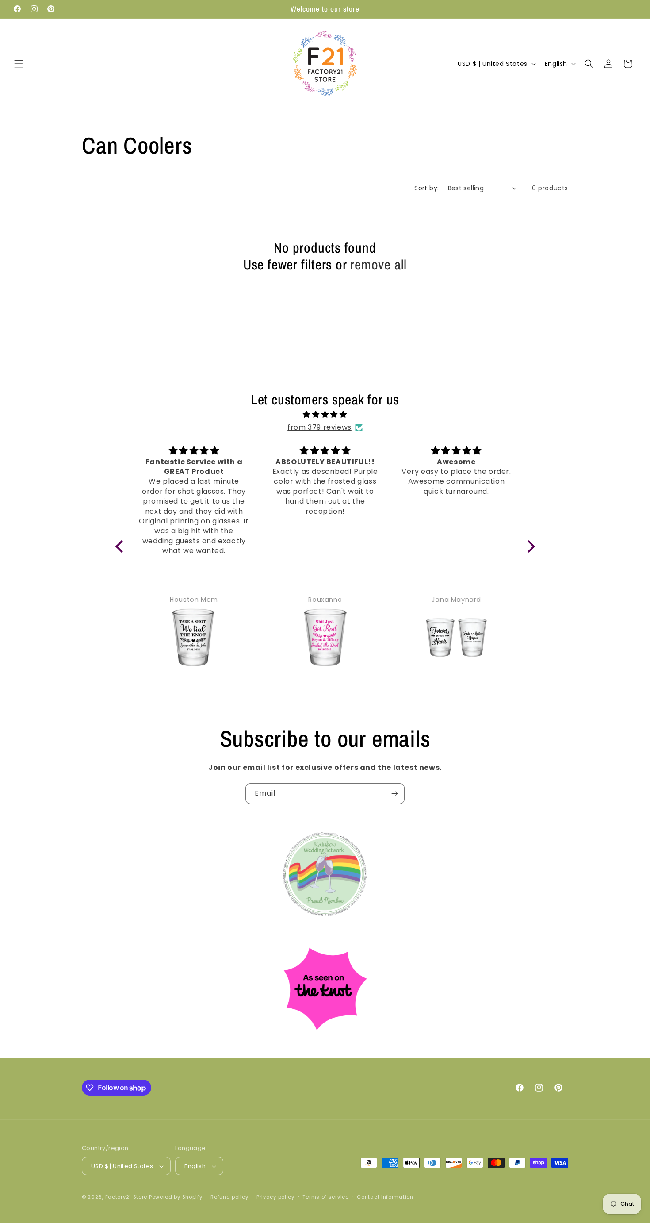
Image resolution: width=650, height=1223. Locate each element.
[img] (325, 414)
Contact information (385, 1196)
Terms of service (325, 1196)
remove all (378, 264)
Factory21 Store (126, 1197)
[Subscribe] (394, 793)
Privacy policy (275, 1196)
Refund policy (229, 1196)
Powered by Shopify (176, 1197)
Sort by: (426, 188)
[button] (18, 63)
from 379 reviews (319, 427)
